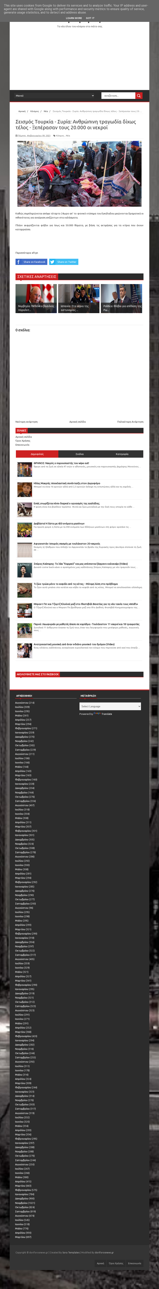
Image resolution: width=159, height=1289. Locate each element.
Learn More (74, 18)
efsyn (35, 252)
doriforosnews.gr (104, 1252)
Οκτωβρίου (22, 745)
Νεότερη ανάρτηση (27, 421)
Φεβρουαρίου (23, 728)
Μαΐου (18, 715)
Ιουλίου (19, 707)
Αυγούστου (21, 702)
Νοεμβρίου (21, 741)
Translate (106, 714)
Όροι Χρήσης (23, 440)
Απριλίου (20, 719)
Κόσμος (60, 135)
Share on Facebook (34, 261)
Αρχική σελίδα (77, 421)
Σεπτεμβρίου (22, 749)
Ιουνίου (19, 711)
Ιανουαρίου (21, 732)
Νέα (68, 135)
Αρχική (100, 1263)
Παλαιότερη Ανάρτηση (130, 421)
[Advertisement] (79, 59)
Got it (90, 18)
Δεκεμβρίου (21, 736)
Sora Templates (71, 1252)
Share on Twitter (66, 261)
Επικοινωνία (22, 444)
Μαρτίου (20, 724)
